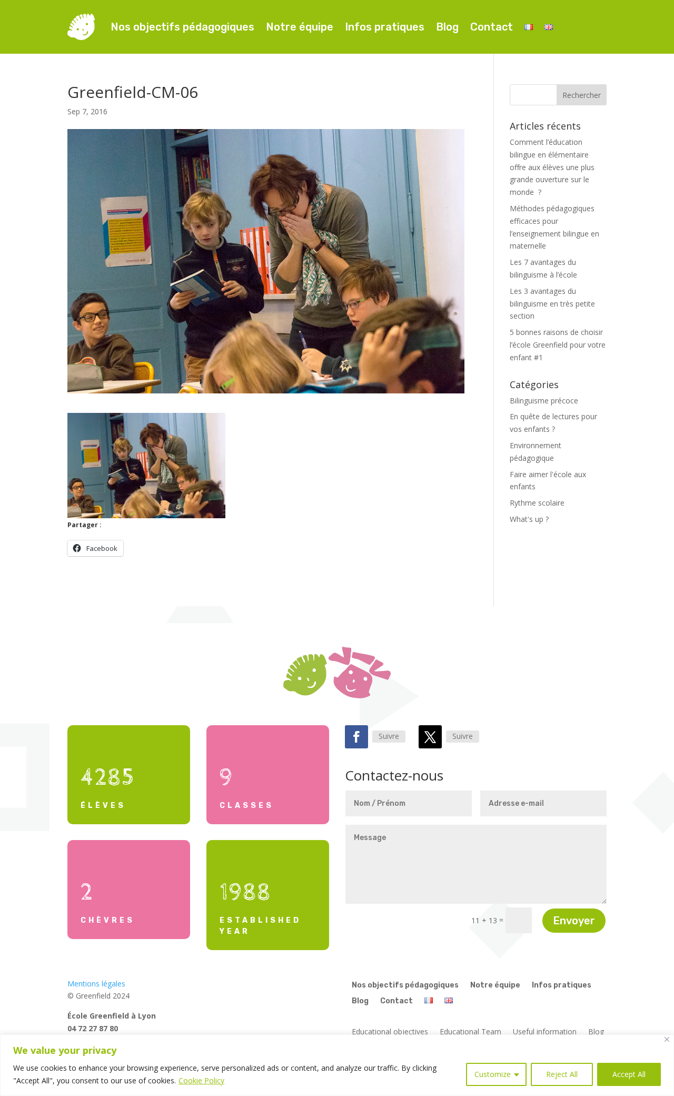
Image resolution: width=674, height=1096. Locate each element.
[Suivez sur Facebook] (356, 736)
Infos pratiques (384, 27)
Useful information (545, 1032)
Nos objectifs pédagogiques (182, 27)
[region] (337, 1065)
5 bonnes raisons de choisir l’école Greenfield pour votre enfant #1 (558, 344)
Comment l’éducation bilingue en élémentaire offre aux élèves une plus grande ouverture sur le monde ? (552, 167)
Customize (492, 1074)
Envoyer (574, 920)
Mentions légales (96, 984)
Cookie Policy (201, 1080)
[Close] (667, 1039)
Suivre (389, 736)
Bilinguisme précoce (544, 401)
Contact (491, 27)
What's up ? (529, 519)
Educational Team (470, 1032)
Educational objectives (390, 1032)
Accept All (629, 1074)
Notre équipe (299, 27)
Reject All (562, 1074)
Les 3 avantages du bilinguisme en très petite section (552, 303)
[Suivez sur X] (430, 736)
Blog (447, 27)
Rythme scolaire (537, 503)
